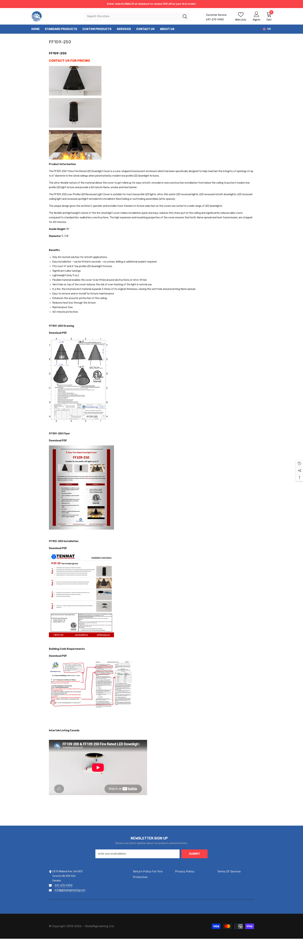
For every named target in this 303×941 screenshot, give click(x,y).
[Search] (136, 16)
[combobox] (132, 16)
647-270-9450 (63, 885)
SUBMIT (194, 853)
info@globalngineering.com (70, 890)
